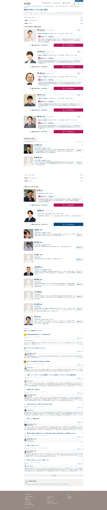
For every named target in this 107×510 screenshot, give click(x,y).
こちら (45, 141)
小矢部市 (47, 484)
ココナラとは (27, 501)
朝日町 (67, 484)
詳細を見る (79, 150)
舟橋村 (56, 484)
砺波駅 (44, 160)
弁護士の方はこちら (79, 0)
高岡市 (29, 484)
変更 (81, 17)
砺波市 (40, 33)
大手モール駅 (45, 319)
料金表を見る (51, 36)
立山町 (61, 484)
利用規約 (48, 498)
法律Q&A (27, 498)
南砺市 (50, 484)
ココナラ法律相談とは (29, 496)
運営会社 (69, 496)
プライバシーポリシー (51, 499)
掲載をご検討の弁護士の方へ (52, 503)
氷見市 (40, 257)
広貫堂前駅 (49, 213)
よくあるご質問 (28, 503)
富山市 (43, 193)
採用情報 (69, 498)
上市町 (59, 484)
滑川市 (38, 484)
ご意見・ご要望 (50, 496)
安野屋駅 (45, 269)
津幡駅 (44, 244)
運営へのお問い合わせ (29, 504)
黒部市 (41, 484)
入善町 (64, 484)
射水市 (53, 484)
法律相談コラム (28, 499)
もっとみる (53, 475)
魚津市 (32, 484)
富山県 (36, 148)
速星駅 (44, 232)
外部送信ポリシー (50, 501)
